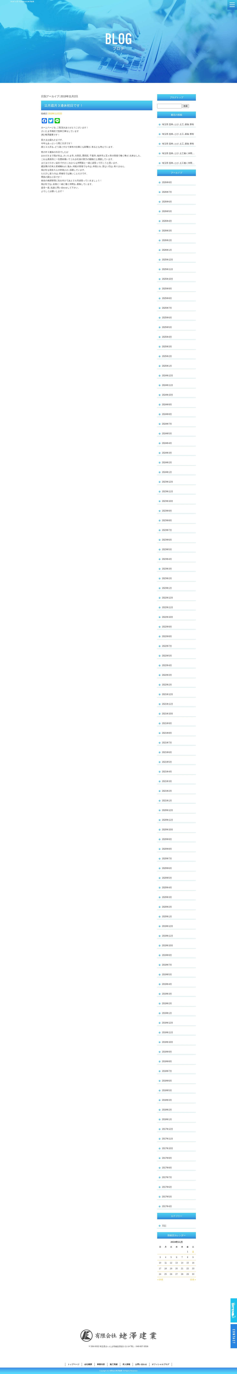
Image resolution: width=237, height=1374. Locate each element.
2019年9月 (167, 955)
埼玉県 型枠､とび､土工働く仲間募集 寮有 (179, 153)
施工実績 (114, 1364)
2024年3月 (167, 453)
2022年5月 (167, 655)
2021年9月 (167, 723)
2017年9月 (167, 1158)
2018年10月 (167, 1042)
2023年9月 (167, 511)
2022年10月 (167, 617)
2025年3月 (167, 346)
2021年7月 (167, 742)
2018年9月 (167, 1052)
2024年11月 (167, 385)
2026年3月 (167, 230)
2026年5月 (167, 211)
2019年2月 (167, 1003)
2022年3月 (167, 675)
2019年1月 (167, 1013)
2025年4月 (167, 337)
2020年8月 (167, 849)
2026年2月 (167, 240)
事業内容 (101, 1364)
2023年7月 (167, 530)
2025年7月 (167, 308)
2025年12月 (167, 259)
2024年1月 (167, 472)
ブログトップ (176, 97)
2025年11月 (167, 269)
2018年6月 (167, 1081)
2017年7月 (167, 1177)
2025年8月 (167, 298)
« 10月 (160, 1280)
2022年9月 (167, 626)
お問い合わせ (141, 1364)
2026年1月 (167, 250)
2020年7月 (167, 858)
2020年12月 (167, 810)
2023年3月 (167, 569)
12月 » (193, 1280)
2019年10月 (167, 945)
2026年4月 (167, 221)
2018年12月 (167, 1023)
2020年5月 (167, 878)
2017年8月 (167, 1167)
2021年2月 (167, 791)
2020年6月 (167, 868)
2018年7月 (167, 1071)
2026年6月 (167, 201)
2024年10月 (167, 395)
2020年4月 (167, 887)
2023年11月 (167, 491)
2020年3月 (167, 897)
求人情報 (126, 1364)
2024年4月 (167, 443)
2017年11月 (167, 1138)
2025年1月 (167, 366)
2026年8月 (167, 182)
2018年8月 (167, 1061)
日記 (164, 1225)
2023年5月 (167, 549)
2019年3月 (167, 994)
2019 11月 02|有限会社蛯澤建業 (22, 1)
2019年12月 (167, 926)
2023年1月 (167, 588)
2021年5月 (167, 762)
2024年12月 (167, 375)
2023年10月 (167, 501)
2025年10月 (167, 279)
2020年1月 (167, 916)
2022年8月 (167, 636)
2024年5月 (167, 433)
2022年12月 (167, 598)
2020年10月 (167, 829)
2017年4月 (167, 1206)
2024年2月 (167, 462)
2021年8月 (167, 733)
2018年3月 (167, 1100)
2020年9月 (167, 839)
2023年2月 (167, 578)
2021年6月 (167, 752)
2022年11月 (167, 607)
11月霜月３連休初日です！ (63, 105)
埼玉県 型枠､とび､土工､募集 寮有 (178, 124)
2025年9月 (167, 288)
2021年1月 (167, 800)
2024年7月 (167, 424)
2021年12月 (167, 694)
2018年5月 (167, 1090)
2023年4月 (167, 559)
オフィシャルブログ (160, 1364)
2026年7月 (167, 192)
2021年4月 (167, 771)
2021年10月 (167, 713)
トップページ (73, 1364)
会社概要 (88, 1364)
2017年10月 (167, 1148)
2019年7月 (167, 965)
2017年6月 (167, 1187)
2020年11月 (167, 820)
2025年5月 (167, 327)
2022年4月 (167, 665)
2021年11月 (167, 704)
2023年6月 (167, 540)
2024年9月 (167, 404)
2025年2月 (167, 356)
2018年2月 (167, 1110)
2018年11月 (167, 1032)
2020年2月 (167, 907)
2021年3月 (167, 781)
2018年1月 (167, 1119)
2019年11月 (167, 936)
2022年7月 (167, 646)
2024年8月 (167, 414)
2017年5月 (167, 1196)
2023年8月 (167, 520)
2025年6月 (167, 317)
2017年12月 (167, 1129)
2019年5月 (167, 974)
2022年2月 (167, 684)
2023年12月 (167, 482)
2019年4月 (167, 984)
